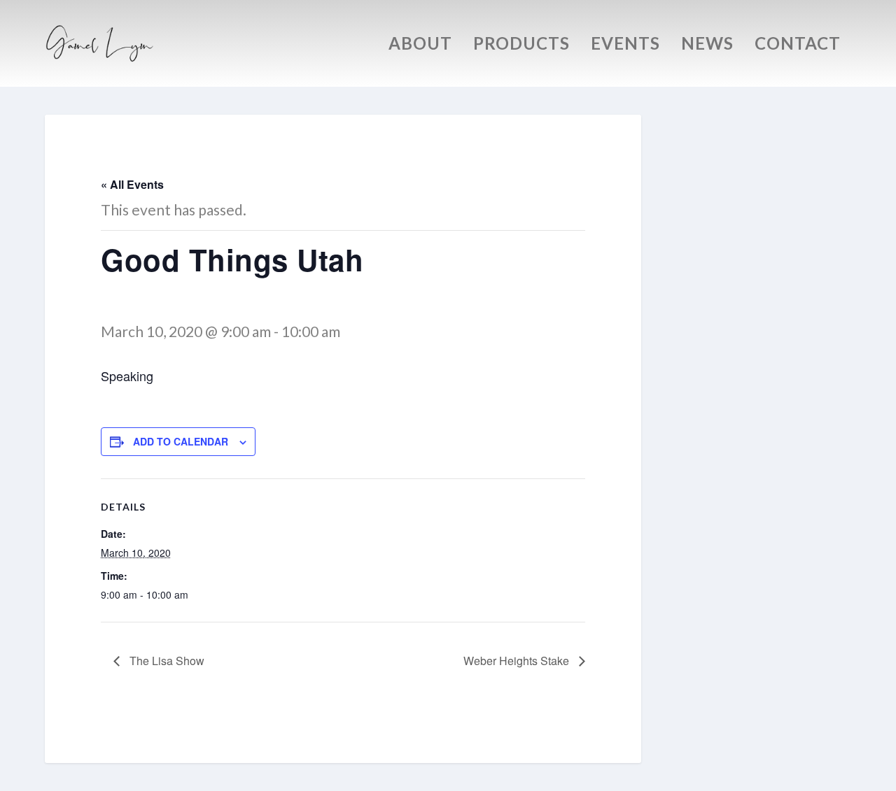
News (707, 45)
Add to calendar (180, 441)
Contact (798, 45)
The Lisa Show (165, 661)
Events (625, 45)
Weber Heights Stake (517, 661)
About (420, 45)
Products (521, 45)
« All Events (132, 184)
